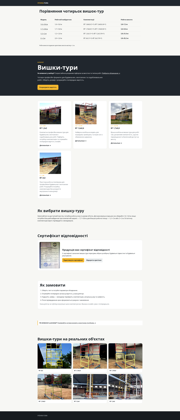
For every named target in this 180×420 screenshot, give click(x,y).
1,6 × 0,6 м (44, 24)
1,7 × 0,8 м (44, 29)
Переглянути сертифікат (73, 260)
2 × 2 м (42, 38)
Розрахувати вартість (48, 87)
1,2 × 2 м (43, 34)
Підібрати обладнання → (111, 73)
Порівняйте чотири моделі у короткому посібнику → (76, 323)
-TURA (43, 3)
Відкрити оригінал (93, 260)
